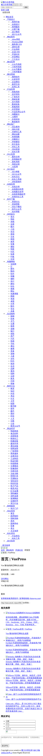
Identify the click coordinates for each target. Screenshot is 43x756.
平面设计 (10, 19)
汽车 (12, 339)
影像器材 (14, 468)
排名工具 (15, 147)
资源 (12, 299)
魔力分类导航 (6, 5)
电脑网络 (10, 262)
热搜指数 (15, 137)
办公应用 (10, 154)
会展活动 (14, 456)
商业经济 (10, 428)
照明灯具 (14, 476)
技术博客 (15, 212)
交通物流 (14, 466)
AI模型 (14, 117)
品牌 (12, 369)
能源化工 (14, 438)
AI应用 (14, 167)
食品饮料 (14, 433)
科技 (12, 416)
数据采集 (15, 104)
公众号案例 (16, 69)
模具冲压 (14, 488)
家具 (12, 379)
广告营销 (14, 451)
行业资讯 (15, 536)
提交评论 (5, 746)
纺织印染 (14, 483)
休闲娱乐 (10, 214)
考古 (12, 528)
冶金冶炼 (14, 473)
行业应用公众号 (18, 112)
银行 (12, 331)
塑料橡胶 (14, 493)
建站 (12, 284)
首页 (3, 550)
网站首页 (9, 17)
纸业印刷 (14, 461)
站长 (12, 286)
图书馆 (13, 406)
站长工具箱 (16, 179)
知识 (12, 391)
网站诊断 (15, 134)
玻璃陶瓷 (14, 498)
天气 (12, 321)
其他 (12, 521)
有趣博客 (14, 294)
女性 (12, 359)
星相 (12, 234)
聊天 (12, 306)
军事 (12, 244)
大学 (12, 401)
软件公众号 (16, 209)
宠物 (12, 354)
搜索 (12, 289)
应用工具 (15, 87)
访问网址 (5, 579)
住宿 (12, 259)
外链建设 (15, 142)
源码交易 (15, 47)
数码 (12, 271)
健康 (12, 349)
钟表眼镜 (14, 463)
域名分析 (15, 129)
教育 (12, 389)
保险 (12, 334)
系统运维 (15, 164)
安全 (12, 309)
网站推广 (10, 124)
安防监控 (14, 481)
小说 (12, 229)
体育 (12, 242)
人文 (12, 418)
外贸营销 (15, 109)
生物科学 (14, 501)
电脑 (12, 276)
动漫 (12, 224)
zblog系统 (15, 39)
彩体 (12, 319)
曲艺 (12, 411)
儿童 (12, 356)
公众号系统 (16, 64)
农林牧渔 (14, 436)
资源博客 (15, 204)
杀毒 (12, 311)
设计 (12, 281)
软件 (12, 274)
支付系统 (15, 102)
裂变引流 (15, 84)
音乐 (12, 217)
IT (11, 266)
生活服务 (10, 314)
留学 (12, 408)
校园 (12, 403)
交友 (12, 237)
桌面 (12, 301)
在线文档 (15, 187)
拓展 (12, 254)
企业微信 (15, 82)
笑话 (12, 232)
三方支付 (15, 59)
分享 (12, 304)
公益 (12, 423)
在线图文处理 (17, 192)
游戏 (12, 222)
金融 (12, 329)
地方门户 (14, 508)
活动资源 (15, 149)
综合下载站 (16, 207)
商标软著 (15, 99)
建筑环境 (14, 443)
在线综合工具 (17, 197)
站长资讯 (10, 533)
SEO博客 (15, 172)
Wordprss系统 (17, 42)
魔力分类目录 (27, 750)
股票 (12, 326)
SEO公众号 (16, 174)
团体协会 (14, 523)
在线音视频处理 (18, 194)
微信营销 (10, 74)
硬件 (12, 269)
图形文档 (15, 157)
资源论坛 (15, 202)
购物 (12, 316)
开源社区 (15, 54)
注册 (7, 10)
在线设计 (15, 24)
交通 (12, 324)
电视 (12, 341)
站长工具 (15, 538)
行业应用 (10, 89)
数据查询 (15, 122)
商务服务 (14, 453)
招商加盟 (14, 448)
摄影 (12, 247)
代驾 (12, 381)
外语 (12, 394)
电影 (12, 219)
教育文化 (10, 386)
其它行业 (14, 503)
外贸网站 (15, 57)
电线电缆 (14, 431)
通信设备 (14, 446)
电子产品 (14, 486)
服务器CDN (16, 44)
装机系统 (15, 162)
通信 (12, 346)
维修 (12, 384)
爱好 (12, 413)
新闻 (12, 239)
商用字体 (15, 22)
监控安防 (15, 94)
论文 (12, 399)
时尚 (12, 361)
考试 (12, 396)
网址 (12, 291)
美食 (12, 351)
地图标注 (15, 114)
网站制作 (10, 37)
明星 (12, 249)
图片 (12, 227)
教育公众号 (15, 426)
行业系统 (15, 49)
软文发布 (15, 144)
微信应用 (10, 62)
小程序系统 (16, 67)
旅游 (12, 364)
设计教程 (15, 32)
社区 (12, 252)
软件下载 (10, 199)
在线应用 (10, 184)
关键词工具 (16, 132)
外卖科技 (15, 119)
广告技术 (15, 97)
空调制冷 (14, 478)
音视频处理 (16, 159)
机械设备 (14, 441)
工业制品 (14, 458)
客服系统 (15, 107)
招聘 (12, 374)
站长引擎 (15, 152)
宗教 (12, 421)
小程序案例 (16, 72)
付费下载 (15, 29)
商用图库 (15, 27)
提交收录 (10, 541)
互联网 (13, 264)
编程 (12, 279)
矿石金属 (14, 491)
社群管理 (15, 79)
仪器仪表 (14, 471)
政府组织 (14, 516)
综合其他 (10, 511)
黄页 (12, 513)
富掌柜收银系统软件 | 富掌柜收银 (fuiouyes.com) (21, 598)
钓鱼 (12, 257)
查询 (12, 371)
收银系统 (15, 92)
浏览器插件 (16, 182)
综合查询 (15, 127)
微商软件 (15, 77)
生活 (12, 366)
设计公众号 (16, 34)
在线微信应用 (17, 189)
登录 (3, 10)
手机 (12, 344)
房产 (12, 336)
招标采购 (14, 518)
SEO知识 (10, 169)
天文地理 (14, 531)
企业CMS (15, 52)
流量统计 (15, 139)
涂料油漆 (14, 496)
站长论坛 (15, 177)
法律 (12, 376)
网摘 (12, 296)
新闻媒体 (10, 506)
